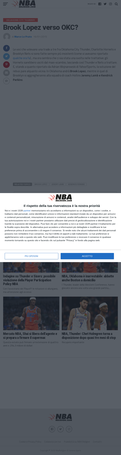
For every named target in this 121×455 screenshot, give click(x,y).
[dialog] (60, 227)
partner (27, 210)
